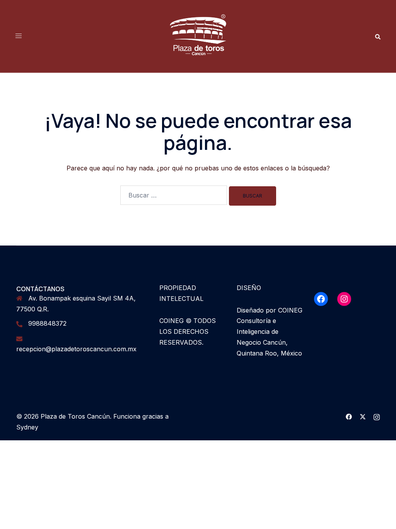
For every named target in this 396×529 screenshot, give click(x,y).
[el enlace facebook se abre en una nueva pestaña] (349, 416)
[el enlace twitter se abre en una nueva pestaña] (363, 416)
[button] (377, 36)
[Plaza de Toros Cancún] (198, 35)
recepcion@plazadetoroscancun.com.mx (76, 349)
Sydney (27, 427)
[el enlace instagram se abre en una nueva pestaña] (377, 416)
